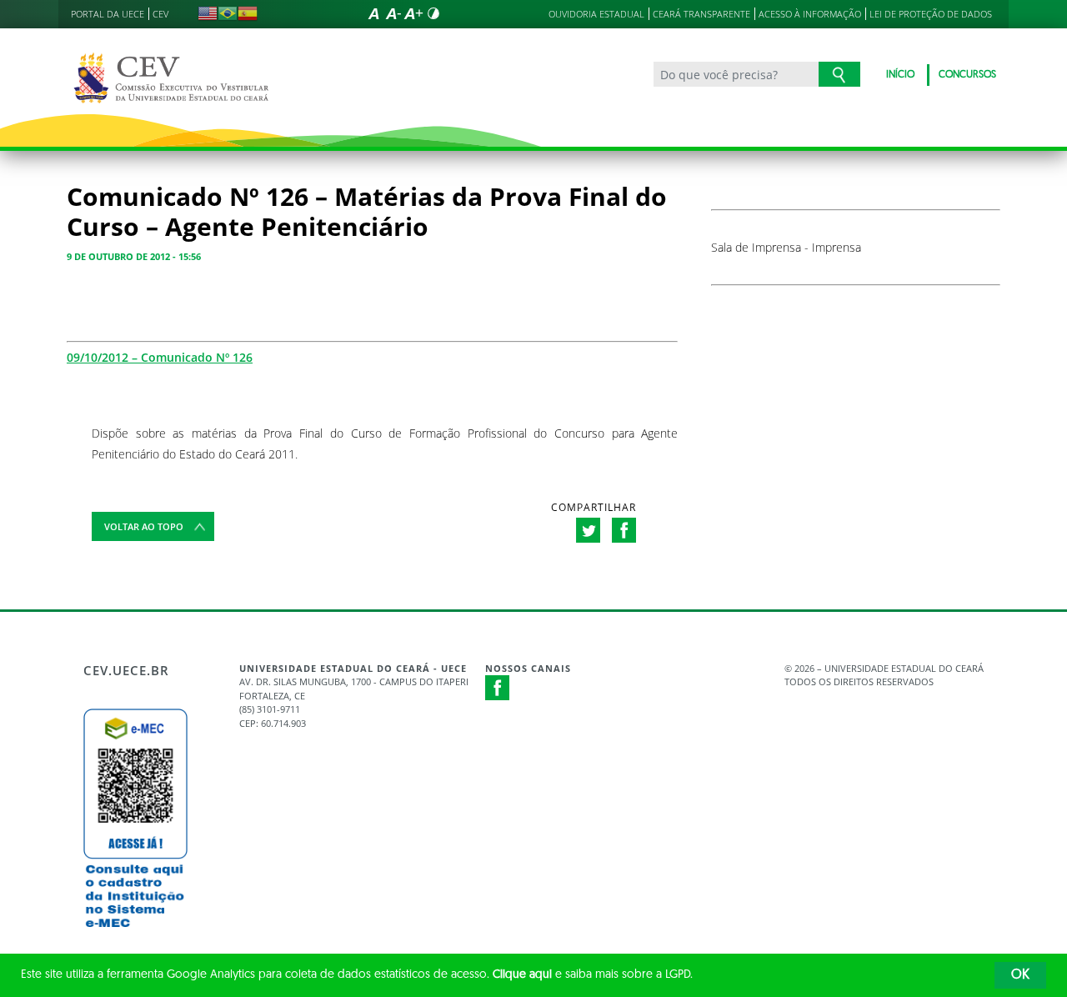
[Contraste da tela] (433, 13)
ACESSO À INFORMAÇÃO (810, 14)
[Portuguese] (228, 13)
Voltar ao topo (143, 526)
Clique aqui (522, 975)
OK (1020, 975)
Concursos (967, 75)
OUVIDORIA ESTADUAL (596, 14)
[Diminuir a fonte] (393, 13)
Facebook (497, 687)
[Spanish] (248, 13)
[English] (208, 13)
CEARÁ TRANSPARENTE (701, 14)
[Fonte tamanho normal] (373, 13)
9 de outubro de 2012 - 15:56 (134, 256)
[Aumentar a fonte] (413, 13)
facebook (624, 530)
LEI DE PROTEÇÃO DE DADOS (930, 14)
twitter (588, 530)
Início (900, 75)
